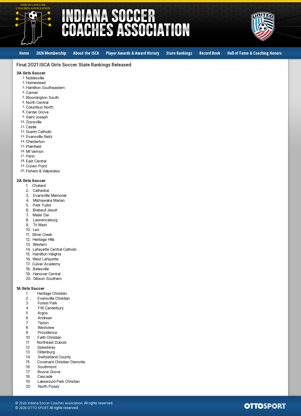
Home (24, 53)
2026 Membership (51, 53)
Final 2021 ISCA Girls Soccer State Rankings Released (73, 65)
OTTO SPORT (38, 407)
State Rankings (179, 53)
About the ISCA (86, 53)
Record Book (209, 53)
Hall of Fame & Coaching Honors (254, 53)
